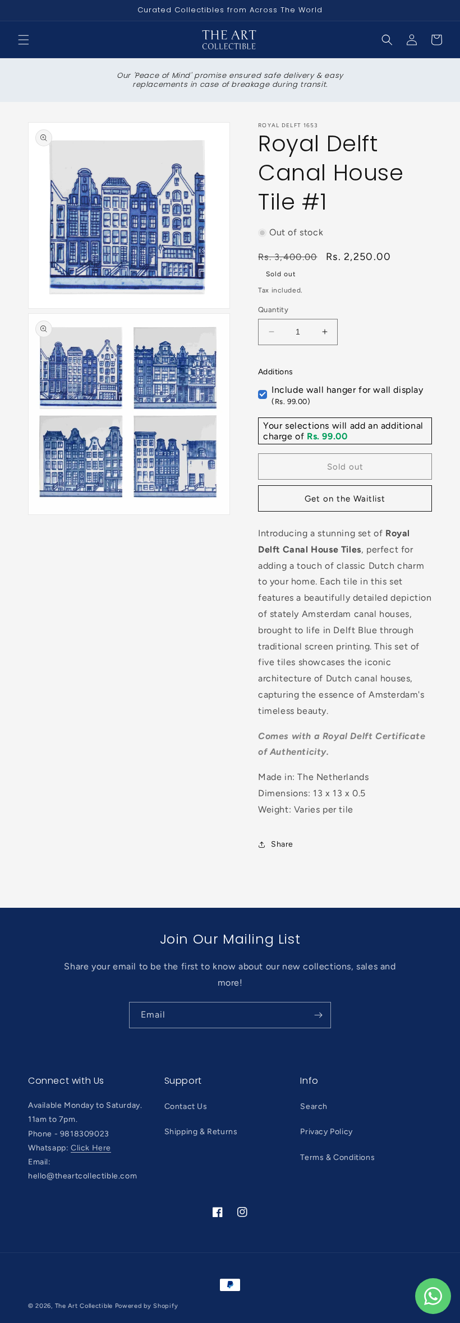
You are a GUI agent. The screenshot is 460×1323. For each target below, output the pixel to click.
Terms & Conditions (337, 1157)
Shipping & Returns (201, 1131)
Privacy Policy (326, 1131)
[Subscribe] (318, 1015)
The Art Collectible (84, 1306)
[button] (23, 39)
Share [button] (282, 844)
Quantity (273, 309)
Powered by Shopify (146, 1306)
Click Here (91, 1148)
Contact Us (186, 1106)
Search (314, 1106)
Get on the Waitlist (345, 499)
